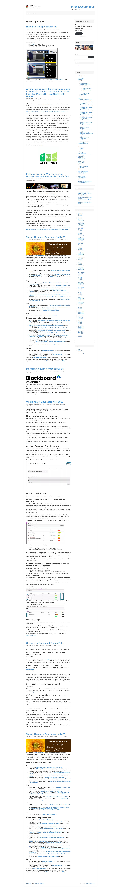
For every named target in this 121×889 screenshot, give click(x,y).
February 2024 (81, 250)
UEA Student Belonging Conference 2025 (59, 287)
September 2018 (81, 332)
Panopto (49, 29)
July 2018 (79, 335)
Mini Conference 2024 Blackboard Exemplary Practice (86, 133)
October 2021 (80, 286)
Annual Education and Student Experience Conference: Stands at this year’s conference (84, 193)
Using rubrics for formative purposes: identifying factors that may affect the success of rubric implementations (50, 338)
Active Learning (81, 78)
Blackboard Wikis (86, 93)
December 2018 (81, 328)
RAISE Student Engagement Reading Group (45, 768)
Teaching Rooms (81, 175)
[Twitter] (78, 65)
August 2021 (80, 288)
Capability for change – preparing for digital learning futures (49, 767)
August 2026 (80, 213)
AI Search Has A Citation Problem (54, 842)
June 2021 (80, 291)
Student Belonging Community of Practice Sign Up (52, 289)
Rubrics (81, 149)
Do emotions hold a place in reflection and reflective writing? (51, 837)
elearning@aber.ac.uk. (34, 692)
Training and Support (82, 177)
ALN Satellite (80, 80)
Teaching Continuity (82, 173)
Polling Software (81, 170)
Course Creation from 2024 (46, 394)
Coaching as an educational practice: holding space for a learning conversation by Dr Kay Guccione (49, 323)
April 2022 (80, 278)
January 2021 (80, 297)
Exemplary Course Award (85, 84)
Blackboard (49, 371)
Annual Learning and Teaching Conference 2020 (86, 105)
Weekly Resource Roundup (52, 239)
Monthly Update (55, 404)
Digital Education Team (82, 6)
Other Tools (80, 165)
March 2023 (80, 264)
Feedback (82, 147)
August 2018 (80, 333)
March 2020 (80, 309)
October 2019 (80, 316)
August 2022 (80, 273)
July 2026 (79, 214)
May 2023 (80, 262)
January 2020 (80, 312)
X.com (60, 361)
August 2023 (80, 258)
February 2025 (81, 235)
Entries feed (80, 350)
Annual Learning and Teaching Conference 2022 (86, 110)
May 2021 (80, 292)
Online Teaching (81, 162)
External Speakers (81, 156)
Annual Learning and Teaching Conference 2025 (37, 100)
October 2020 (80, 301)
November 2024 (81, 239)
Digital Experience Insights (83, 143)
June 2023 (80, 260)
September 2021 (81, 287)
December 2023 (81, 253)
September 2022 (81, 272)
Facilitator (30, 669)
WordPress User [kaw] (40, 29)
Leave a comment (56, 29)
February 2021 (81, 296)
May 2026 (80, 216)
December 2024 (81, 238)
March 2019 (80, 325)
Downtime (80, 144)
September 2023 (81, 257)
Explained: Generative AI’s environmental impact (48, 856)
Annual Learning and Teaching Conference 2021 (86, 108)
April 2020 (80, 308)
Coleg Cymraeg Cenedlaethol (86, 155)
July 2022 (79, 274)
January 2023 (80, 267)
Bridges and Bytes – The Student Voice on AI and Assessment (56, 853)
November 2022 (81, 269)
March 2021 (80, 294)
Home (29, 13)
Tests (81, 151)
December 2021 (81, 283)
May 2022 (80, 277)
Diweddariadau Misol (84, 83)
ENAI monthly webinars (57, 354)
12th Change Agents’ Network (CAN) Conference (57, 296)
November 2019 (81, 314)
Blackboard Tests (86, 92)
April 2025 (80, 233)
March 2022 (80, 279)
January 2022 (80, 282)
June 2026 (80, 215)
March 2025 (80, 234)
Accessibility (80, 77)
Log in (79, 349)
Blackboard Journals (87, 90)
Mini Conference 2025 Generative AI (84, 138)
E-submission (80, 146)
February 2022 (81, 281)
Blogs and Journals (84, 166)
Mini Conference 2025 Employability (59, 178)
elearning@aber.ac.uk (31, 443)
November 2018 (81, 330)
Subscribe (79, 34)
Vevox (79, 180)
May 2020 (80, 307)
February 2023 (81, 265)
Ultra (81, 95)
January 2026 (80, 222)
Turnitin (81, 152)
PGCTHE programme (39, 255)
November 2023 (81, 254)
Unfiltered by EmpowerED (47, 350)
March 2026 (80, 219)
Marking (81, 148)
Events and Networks (82, 153)
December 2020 (81, 298)
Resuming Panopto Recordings (42, 26)
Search (76, 54)
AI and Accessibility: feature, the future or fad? (49, 823)
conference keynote (46, 103)
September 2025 (81, 227)
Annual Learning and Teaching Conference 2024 (86, 115)
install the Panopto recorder (56, 79)
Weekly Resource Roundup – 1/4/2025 (45, 734)
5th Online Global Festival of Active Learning (54, 273)
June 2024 (80, 245)
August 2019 (80, 318)
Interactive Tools (83, 85)
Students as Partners (82, 172)
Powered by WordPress (39, 883)
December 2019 (81, 313)
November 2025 (81, 224)
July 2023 (79, 259)
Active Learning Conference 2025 (50, 315)
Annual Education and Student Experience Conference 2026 (86, 100)
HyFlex (81, 163)
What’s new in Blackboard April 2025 (44, 401)
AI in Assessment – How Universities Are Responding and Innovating (53, 821)
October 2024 (80, 240)
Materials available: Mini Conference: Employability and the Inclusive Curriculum (47, 175)
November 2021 (81, 284)
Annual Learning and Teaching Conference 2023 (86, 113)
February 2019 (81, 326)
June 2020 (80, 306)
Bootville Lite (28, 883)
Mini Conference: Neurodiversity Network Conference (84, 141)
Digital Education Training (83, 196)
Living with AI (42, 847)
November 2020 (81, 299)
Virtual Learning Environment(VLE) (59, 371)
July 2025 (79, 229)
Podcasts (82, 167)
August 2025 (80, 228)
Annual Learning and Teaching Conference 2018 (86, 102)
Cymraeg (33, 13)
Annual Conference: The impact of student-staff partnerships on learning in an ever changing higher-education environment (49, 294)
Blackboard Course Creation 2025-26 (45, 368)
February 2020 (81, 311)
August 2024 (80, 243)
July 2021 (79, 289)
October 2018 (80, 331)
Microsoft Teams (81, 161)
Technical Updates (81, 176)
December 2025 (81, 223)
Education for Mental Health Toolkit (46, 819)
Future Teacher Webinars (47, 353)
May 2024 (80, 247)
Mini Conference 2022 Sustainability (84, 128)
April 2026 (80, 218)
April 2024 (80, 248)
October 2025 (80, 225)
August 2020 (80, 303)
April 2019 (80, 323)
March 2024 (80, 249)
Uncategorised (62, 404)
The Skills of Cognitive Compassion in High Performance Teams (51, 330)
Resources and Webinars (83, 171)
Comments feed (81, 351)
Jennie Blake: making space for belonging (47, 826)
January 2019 (80, 327)
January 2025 (80, 237)
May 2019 (80, 322)
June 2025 (80, 230)
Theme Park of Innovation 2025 (63, 285)
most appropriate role (49, 659)
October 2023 (80, 255)
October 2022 (80, 271)
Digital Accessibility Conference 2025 (51, 310)
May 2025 (80, 232)
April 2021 (80, 293)
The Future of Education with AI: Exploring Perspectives (48, 344)
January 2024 (80, 252)
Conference (49, 100)
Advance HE (80, 79)
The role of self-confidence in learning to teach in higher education (50, 341)
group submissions (47, 555)
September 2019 (81, 317)
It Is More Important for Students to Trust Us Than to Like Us (51, 828)
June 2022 (80, 276)
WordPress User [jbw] (40, 98)
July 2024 (79, 244)
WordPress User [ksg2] (39, 404)
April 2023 (80, 263)
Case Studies (82, 158)
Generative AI (80, 157)
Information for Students (82, 160)
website (42, 145)
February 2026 (81, 220)
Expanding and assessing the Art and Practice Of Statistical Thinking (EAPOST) (46, 325)
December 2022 (81, 268)
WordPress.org (81, 353)
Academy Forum (81, 75)
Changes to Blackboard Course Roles (45, 643)
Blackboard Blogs (86, 87)
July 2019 (79, 319)
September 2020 (81, 302)
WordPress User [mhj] (39, 239)
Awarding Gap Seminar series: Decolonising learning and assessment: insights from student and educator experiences (49, 308)
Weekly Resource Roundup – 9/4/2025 (45, 237)
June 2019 (80, 321)
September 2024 (81, 242)
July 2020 (79, 304)
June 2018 (80, 336)
